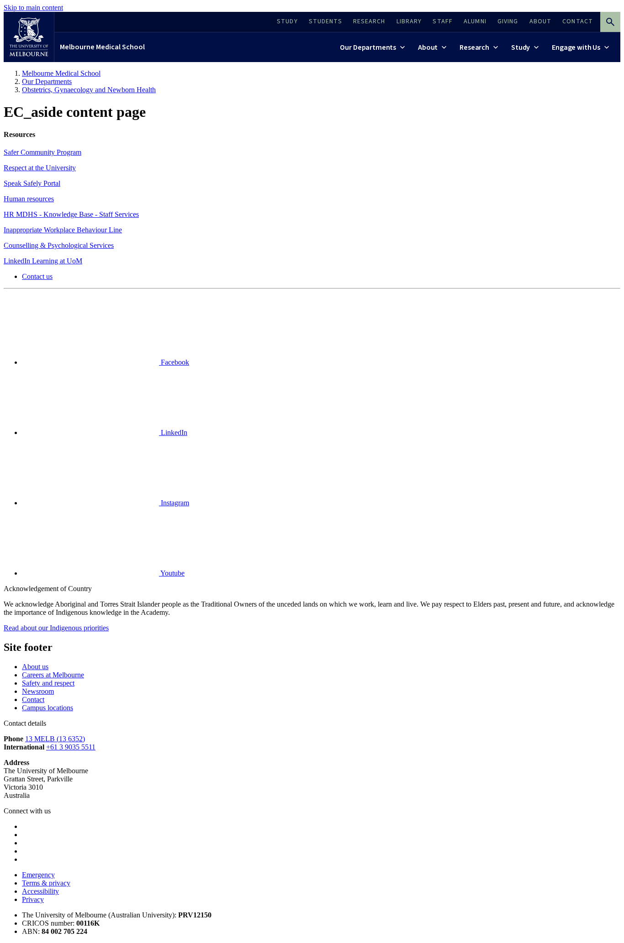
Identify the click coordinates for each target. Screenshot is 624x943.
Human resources (29, 199)
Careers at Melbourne (53, 675)
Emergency (38, 875)
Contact (33, 699)
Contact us (37, 276)
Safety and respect (48, 683)
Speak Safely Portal (32, 183)
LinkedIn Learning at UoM (43, 261)
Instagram (174, 503)
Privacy (33, 899)
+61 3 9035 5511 (70, 747)
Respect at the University (40, 168)
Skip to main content (33, 7)
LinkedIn (173, 432)
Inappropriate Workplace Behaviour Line (63, 230)
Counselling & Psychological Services (59, 245)
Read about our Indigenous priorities (56, 628)
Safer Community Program (42, 152)
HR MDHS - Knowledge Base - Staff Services (71, 214)
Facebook (174, 362)
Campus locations (47, 708)
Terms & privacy (46, 883)
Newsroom (38, 691)
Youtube (172, 573)
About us (35, 667)
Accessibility (40, 891)
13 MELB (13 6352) (55, 739)
